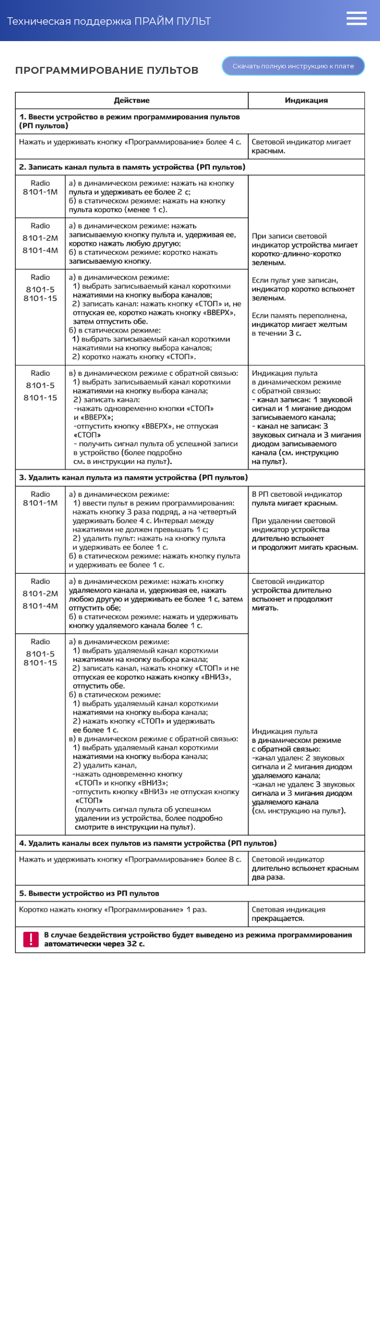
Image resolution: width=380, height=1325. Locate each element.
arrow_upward (358, 1303)
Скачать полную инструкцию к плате (293, 66)
